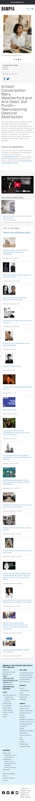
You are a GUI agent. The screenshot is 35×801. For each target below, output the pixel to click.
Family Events (24, 695)
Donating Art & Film (10, 755)
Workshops (23, 697)
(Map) (5, 676)
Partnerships (24, 744)
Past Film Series (25, 681)
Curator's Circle (9, 761)
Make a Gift (7, 753)
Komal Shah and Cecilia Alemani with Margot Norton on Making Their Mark (17, 601)
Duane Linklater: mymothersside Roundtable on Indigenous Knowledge (15, 252)
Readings (23, 699)
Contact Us (6, 682)
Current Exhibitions (26, 675)
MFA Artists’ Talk (9, 410)
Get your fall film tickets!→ (17, 2)
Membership (7, 759)
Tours (21, 692)
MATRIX (22, 717)
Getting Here (7, 703)
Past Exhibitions (25, 679)
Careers (22, 742)
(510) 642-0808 (8, 678)
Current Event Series (26, 673)
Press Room (24, 733)
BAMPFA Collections (27, 719)
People (22, 728)
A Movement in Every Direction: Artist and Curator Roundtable (17, 506)
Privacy (5, 780)
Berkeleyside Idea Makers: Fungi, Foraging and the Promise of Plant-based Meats (16, 482)
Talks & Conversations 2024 (16, 232)
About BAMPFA (25, 706)
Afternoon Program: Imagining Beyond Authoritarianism (14, 299)
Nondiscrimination (9, 778)
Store (4, 716)
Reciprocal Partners (10, 767)
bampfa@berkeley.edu (10, 157)
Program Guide (25, 746)
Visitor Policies (8, 710)
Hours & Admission (9, 695)
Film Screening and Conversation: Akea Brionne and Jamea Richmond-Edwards (17, 457)
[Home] (9, 9)
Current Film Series (26, 677)
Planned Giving (9, 757)
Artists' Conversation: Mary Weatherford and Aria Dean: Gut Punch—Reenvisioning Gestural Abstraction (15, 626)
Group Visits (7, 707)
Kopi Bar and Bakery (27, 730)
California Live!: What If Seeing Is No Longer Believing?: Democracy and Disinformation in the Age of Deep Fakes (17, 576)
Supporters (6, 769)
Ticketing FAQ (8, 697)
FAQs (21, 739)
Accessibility (7, 705)
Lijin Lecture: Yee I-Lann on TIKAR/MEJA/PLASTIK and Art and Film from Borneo (16, 433)
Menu (29, 9)
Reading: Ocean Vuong (12, 366)
